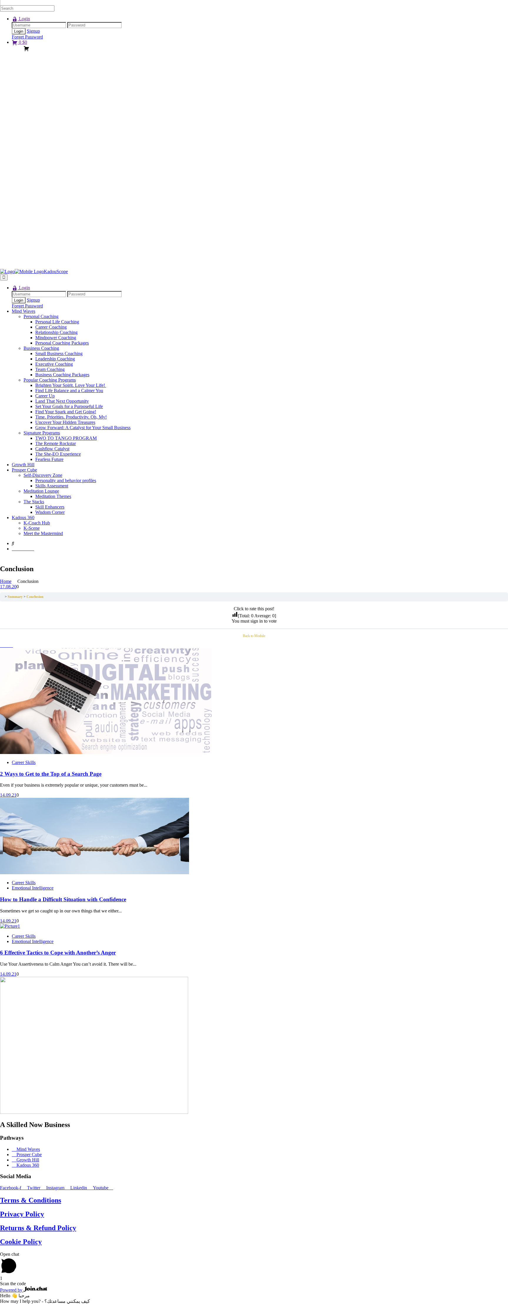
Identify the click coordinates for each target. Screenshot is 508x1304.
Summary (15, 597)
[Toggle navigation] (4, 277)
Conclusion (35, 597)
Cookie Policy (21, 1242)
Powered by (12, 1290)
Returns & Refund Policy (38, 1228)
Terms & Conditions (30, 1200)
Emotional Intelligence (33, 887)
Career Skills (24, 762)
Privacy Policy (22, 1214)
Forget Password (27, 36)
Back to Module (254, 636)
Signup (33, 31)
